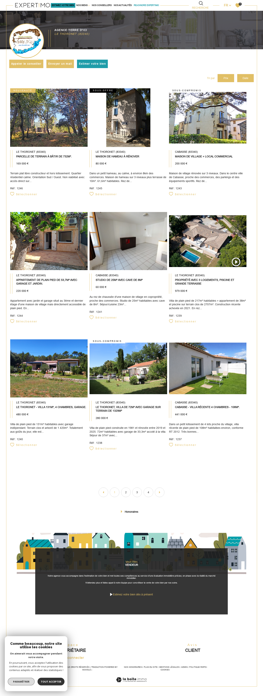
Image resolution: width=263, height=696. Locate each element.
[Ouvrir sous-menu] (89, 5)
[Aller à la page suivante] (159, 492)
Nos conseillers (102, 5)
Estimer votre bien (92, 63)
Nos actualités (123, 5)
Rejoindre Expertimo (146, 5)
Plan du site (150, 667)
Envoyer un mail (60, 63)
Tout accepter (51, 681)
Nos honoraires (133, 667)
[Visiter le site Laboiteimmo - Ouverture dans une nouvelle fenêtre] (131, 684)
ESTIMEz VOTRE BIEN (63, 5)
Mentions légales (169, 667)
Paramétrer (21, 681)
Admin (184, 667)
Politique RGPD (197, 667)
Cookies (165, 670)
